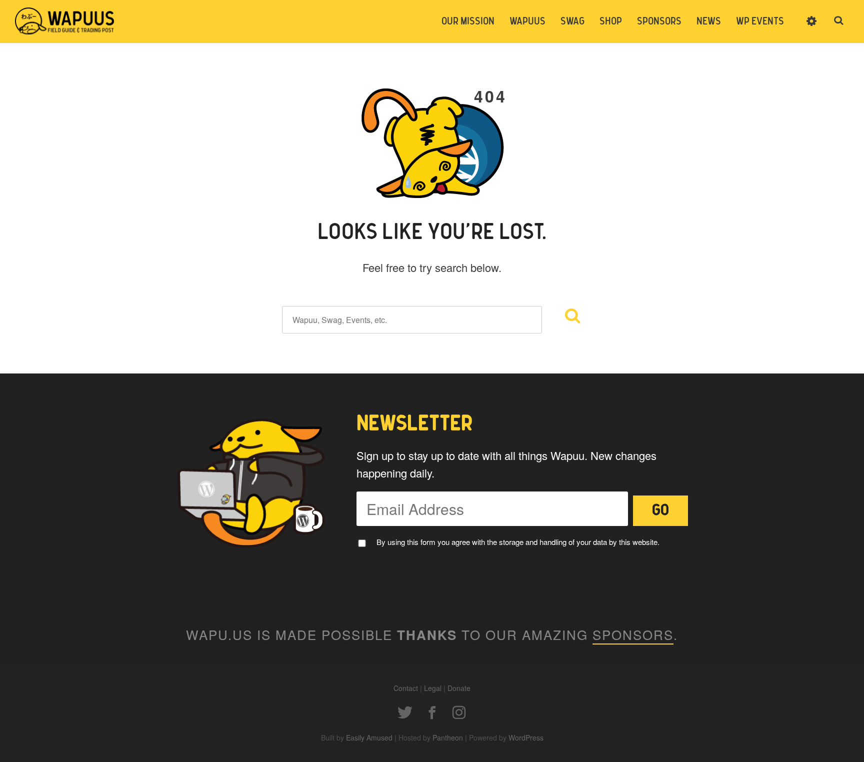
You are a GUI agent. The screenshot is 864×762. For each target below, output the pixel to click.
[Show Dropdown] (812, 27)
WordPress (526, 737)
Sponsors (659, 21)
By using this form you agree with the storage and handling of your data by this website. (518, 541)
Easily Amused (369, 737)
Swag (572, 21)
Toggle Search (839, 21)
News (708, 21)
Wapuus (65, 21)
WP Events (760, 21)
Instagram (459, 712)
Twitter (405, 712)
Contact (406, 688)
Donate (459, 688)
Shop (611, 21)
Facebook (432, 712)
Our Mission (468, 21)
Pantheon (447, 737)
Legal (433, 688)
